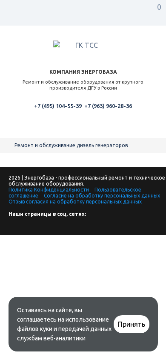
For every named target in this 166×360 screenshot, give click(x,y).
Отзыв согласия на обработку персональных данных (75, 201)
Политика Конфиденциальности (49, 189)
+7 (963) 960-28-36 (108, 106)
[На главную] (8, 145)
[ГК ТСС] (83, 46)
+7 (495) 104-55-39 (58, 106)
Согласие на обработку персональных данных (102, 195)
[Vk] (15, 227)
